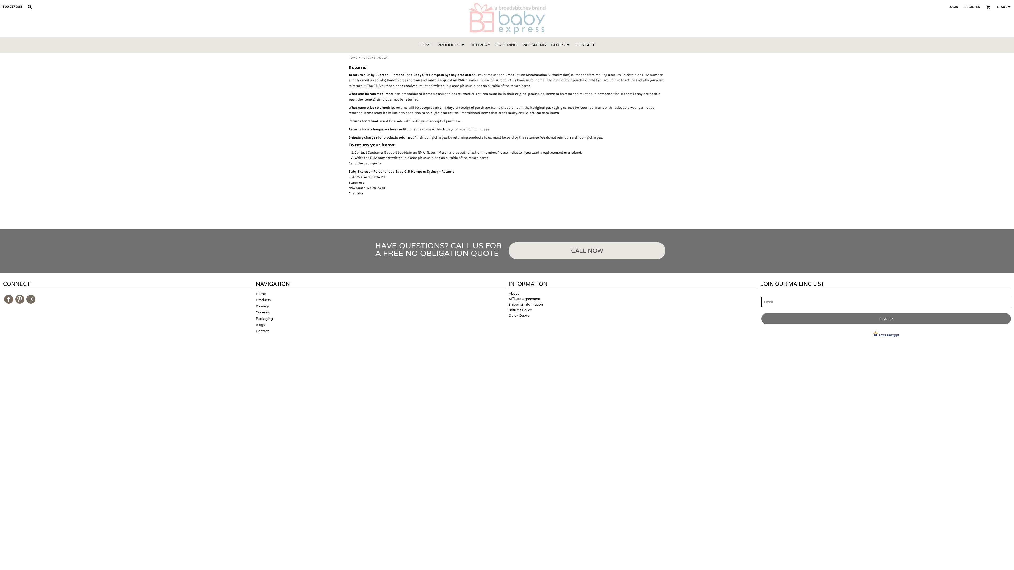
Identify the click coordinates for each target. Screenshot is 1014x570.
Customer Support (382, 152)
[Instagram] (30, 299)
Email (766, 294)
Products (263, 300)
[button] (29, 6)
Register (972, 7)
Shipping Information (526, 304)
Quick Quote (519, 316)
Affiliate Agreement (524, 299)
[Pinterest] (19, 299)
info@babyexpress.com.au (399, 80)
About (514, 294)
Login (953, 7)
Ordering (263, 312)
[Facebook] (8, 299)
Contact (262, 331)
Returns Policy (520, 310)
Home (353, 57)
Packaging (264, 319)
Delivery (262, 306)
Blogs (260, 325)
